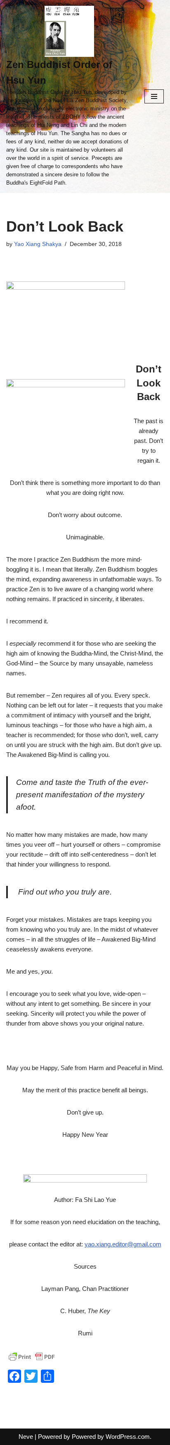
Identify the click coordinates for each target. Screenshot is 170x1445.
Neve (26, 1436)
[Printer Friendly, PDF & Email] (31, 1357)
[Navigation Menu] (154, 96)
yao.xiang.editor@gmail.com (123, 1244)
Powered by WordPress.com (111, 1436)
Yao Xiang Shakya (37, 244)
